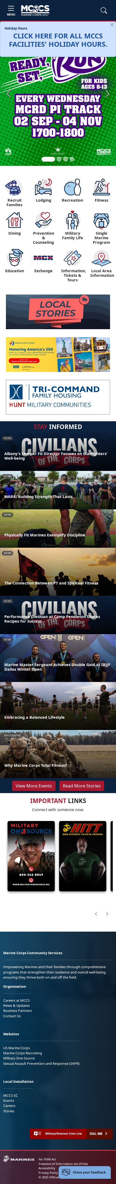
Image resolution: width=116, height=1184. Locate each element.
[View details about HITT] (82, 856)
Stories (8, 1111)
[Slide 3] (65, 159)
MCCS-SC (10, 1095)
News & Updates (16, 1005)
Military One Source (19, 1058)
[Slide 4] (72, 159)
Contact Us (12, 1016)
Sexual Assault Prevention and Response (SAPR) (41, 1063)
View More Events (34, 786)
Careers (9, 1105)
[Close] (112, 25)
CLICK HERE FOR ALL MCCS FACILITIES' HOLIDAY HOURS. (58, 40)
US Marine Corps (16, 1047)
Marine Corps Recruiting (22, 1053)
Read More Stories (82, 786)
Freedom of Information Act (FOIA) (63, 1164)
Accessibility (47, 1168)
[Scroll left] (96, 914)
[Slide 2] (59, 159)
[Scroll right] (107, 914)
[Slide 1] (48, 159)
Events (8, 1100)
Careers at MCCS (16, 1000)
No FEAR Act (47, 1159)
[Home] (35, 10)
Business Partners (17, 1010)
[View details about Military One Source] (31, 856)
